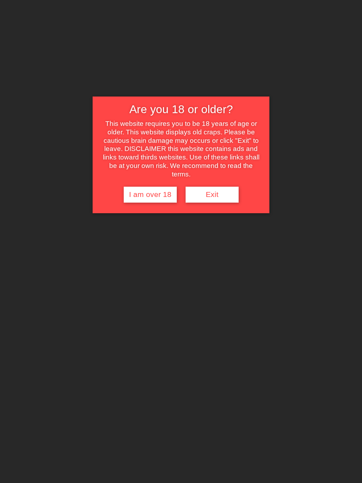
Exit (212, 194)
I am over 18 (150, 194)
